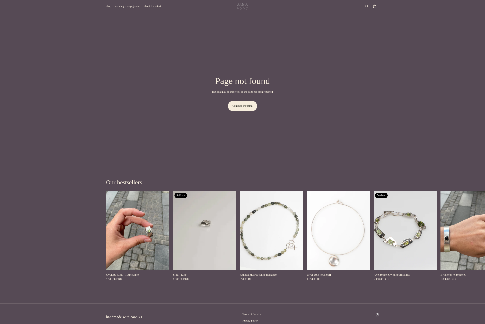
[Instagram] (376, 314)
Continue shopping (242, 105)
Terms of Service (251, 314)
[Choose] (163, 264)
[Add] (297, 264)
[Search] (367, 6)
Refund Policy (250, 320)
